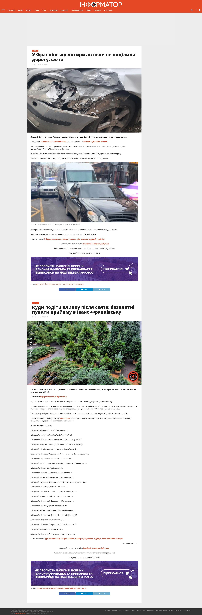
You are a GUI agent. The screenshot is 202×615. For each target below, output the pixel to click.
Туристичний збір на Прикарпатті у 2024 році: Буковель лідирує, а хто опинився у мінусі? (83, 538)
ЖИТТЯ (20, 10)
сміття (83, 588)
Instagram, (96, 244)
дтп (37, 284)
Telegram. (105, 244)
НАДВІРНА (64, 10)
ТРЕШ (44, 10)
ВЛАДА (28, 10)
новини (58, 284)
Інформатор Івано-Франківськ (54, 142)
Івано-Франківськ (47, 284)
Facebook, (87, 244)
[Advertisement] (101, 28)
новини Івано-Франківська (73, 284)
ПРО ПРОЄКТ (108, 10)
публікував (64, 418)
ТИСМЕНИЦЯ (53, 10)
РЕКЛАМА (97, 10)
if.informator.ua (20, 613)
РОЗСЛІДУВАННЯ (77, 10)
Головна (11, 10)
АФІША (88, 10)
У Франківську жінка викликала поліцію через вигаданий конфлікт (74, 239)
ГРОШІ (36, 10)
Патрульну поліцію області (95, 142)
